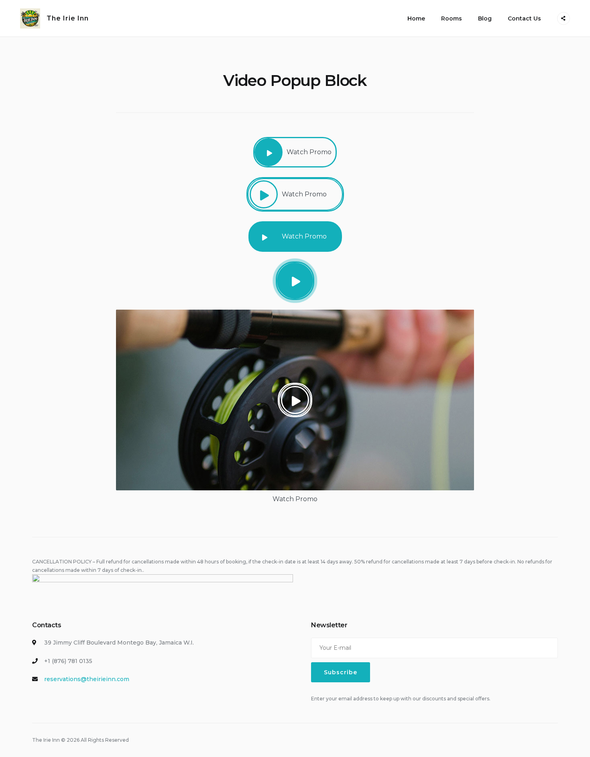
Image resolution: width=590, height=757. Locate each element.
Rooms (451, 18)
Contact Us (524, 18)
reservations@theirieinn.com (86, 679)
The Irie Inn (68, 18)
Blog (485, 18)
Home (416, 18)
